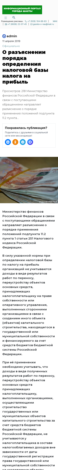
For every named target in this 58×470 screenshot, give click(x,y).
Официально (11, 46)
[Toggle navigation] (5, 17)
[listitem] (8, 142)
